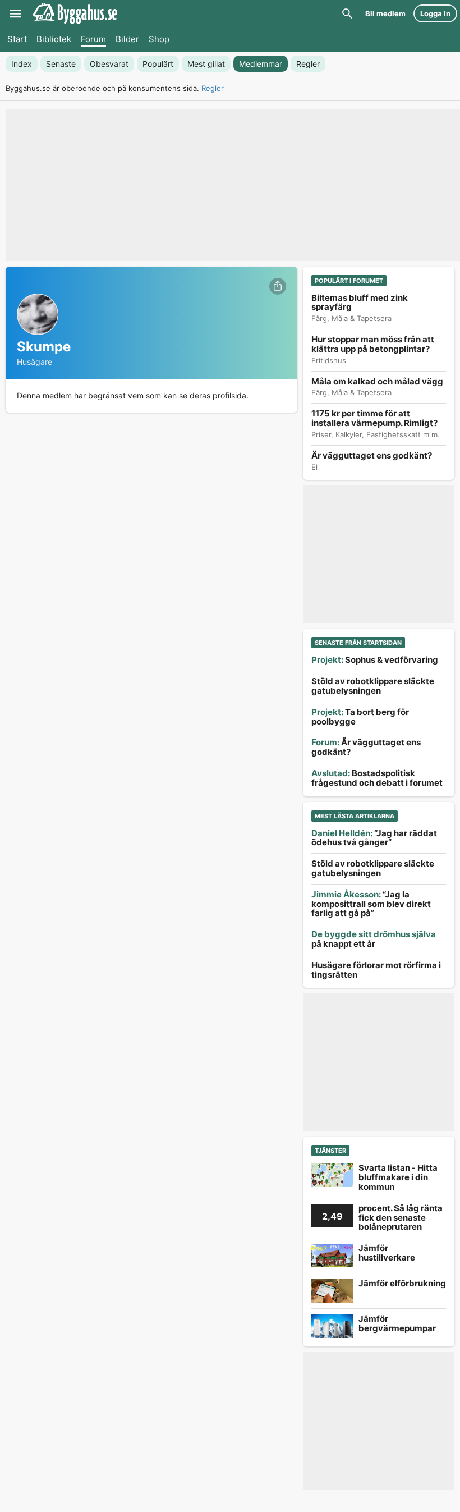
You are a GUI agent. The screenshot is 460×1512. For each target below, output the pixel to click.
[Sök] (347, 13)
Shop (159, 39)
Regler (212, 88)
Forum (93, 39)
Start (17, 39)
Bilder (127, 39)
